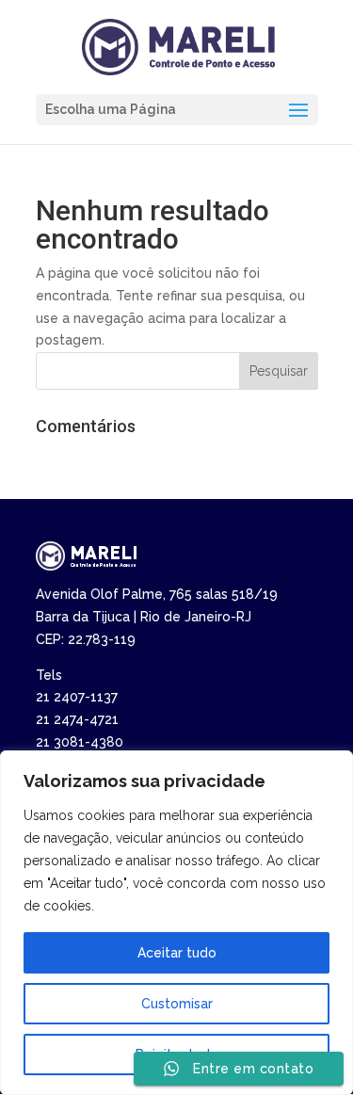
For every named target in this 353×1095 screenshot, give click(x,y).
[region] (176, 922)
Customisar (177, 1003)
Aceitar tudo (177, 952)
